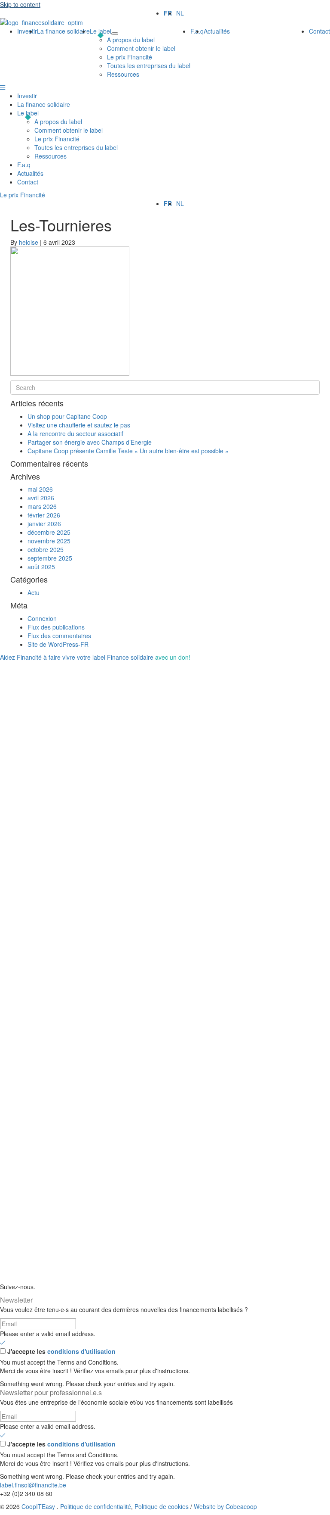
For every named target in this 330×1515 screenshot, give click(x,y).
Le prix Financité (56, 138)
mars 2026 (42, 506)
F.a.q (24, 164)
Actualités (30, 173)
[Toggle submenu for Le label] (114, 33)
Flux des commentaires (59, 635)
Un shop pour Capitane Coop (67, 416)
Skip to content (20, 4)
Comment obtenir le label (68, 130)
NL (180, 13)
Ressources (50, 156)
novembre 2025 (49, 540)
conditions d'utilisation (81, 1351)
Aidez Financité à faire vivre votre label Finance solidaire (95, 657)
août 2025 (41, 566)
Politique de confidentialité (95, 1506)
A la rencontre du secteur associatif (75, 433)
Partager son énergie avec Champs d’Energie (90, 442)
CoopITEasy (38, 1506)
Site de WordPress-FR (58, 644)
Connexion (42, 618)
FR (168, 13)
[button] (2, 87)
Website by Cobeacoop (225, 1506)
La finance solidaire (43, 104)
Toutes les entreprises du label (76, 147)
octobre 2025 (46, 549)
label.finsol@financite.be (33, 1485)
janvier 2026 (44, 523)
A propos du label (58, 121)
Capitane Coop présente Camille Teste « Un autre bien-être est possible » (128, 450)
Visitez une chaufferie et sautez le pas (79, 425)
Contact (27, 182)
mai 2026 (40, 489)
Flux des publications (56, 627)
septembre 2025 (50, 558)
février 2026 (44, 515)
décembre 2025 (49, 532)
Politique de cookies (161, 1506)
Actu (34, 592)
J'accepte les (61, 1351)
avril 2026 (41, 497)
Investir (27, 95)
